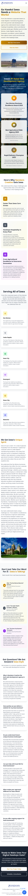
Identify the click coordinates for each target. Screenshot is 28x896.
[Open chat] (24, 892)
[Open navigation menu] (26, 3)
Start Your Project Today (14, 869)
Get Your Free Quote (14, 42)
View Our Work (14, 47)
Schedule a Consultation (14, 874)
